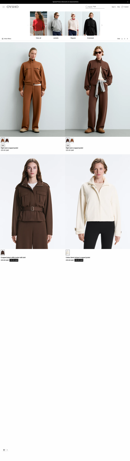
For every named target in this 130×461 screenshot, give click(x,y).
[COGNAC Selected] (3, 140)
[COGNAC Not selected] (72, 140)
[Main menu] (3, 6)
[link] (113, 7)
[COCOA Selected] (68, 140)
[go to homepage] (12, 7)
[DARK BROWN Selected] (3, 252)
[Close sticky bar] (127, 2)
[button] (124, 7)
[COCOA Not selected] (7, 140)
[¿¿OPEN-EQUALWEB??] (5, 449)
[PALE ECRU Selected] (68, 252)
